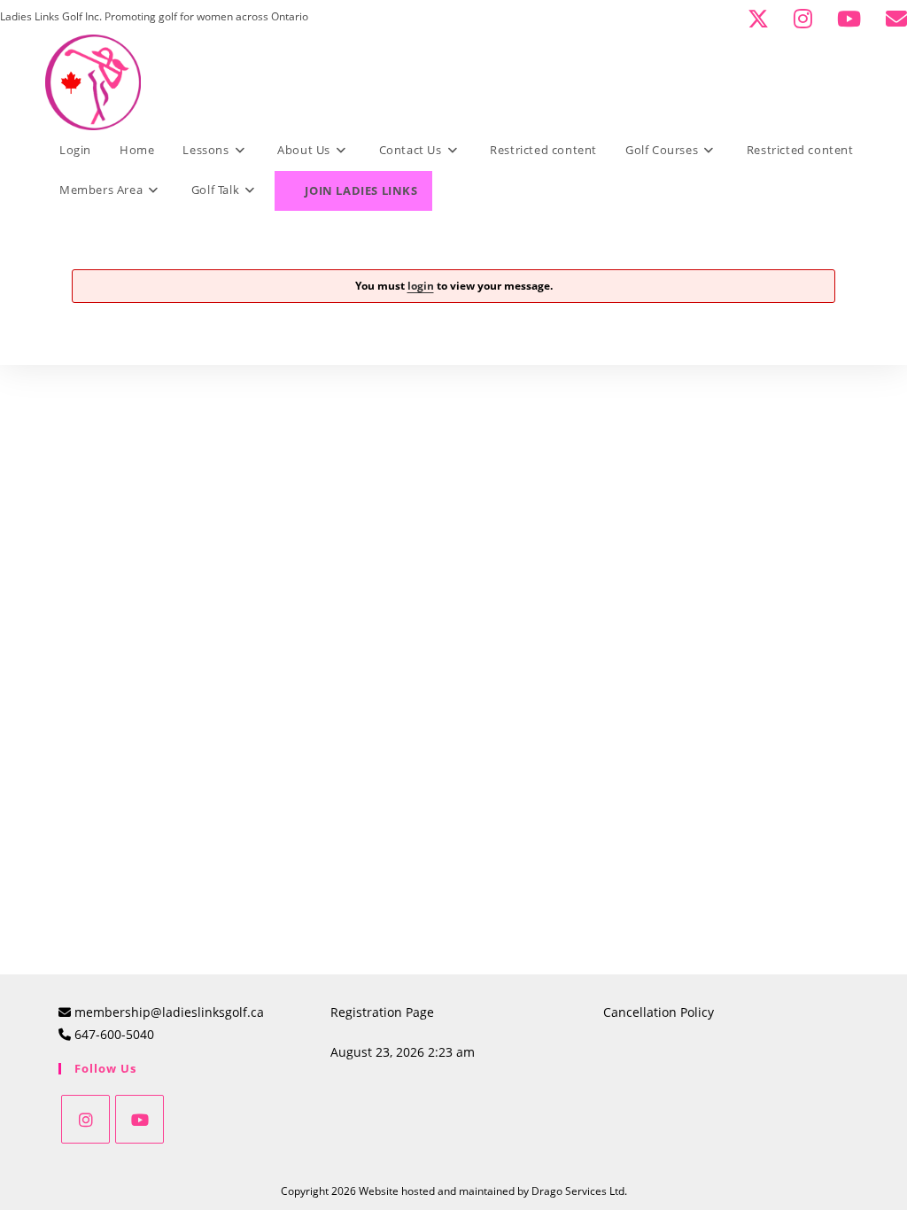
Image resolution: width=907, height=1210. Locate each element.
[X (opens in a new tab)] (765, 18)
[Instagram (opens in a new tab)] (810, 18)
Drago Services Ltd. (579, 1190)
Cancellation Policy (658, 1012)
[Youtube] (139, 1119)
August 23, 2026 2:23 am (402, 1051)
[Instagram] (85, 1119)
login (420, 285)
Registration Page (382, 1012)
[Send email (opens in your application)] (893, 18)
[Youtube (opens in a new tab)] (856, 18)
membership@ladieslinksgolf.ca (169, 1012)
